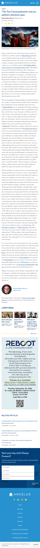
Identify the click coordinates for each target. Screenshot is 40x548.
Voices (4, 9)
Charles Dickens (8, 107)
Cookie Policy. (5, 545)
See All (33, 333)
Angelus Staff (5, 324)
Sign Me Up (5, 481)
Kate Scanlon (5, 435)
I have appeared (23, 257)
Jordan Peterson (8, 260)
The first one (24, 262)
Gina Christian (5, 425)
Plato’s (23, 227)
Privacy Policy (24, 544)
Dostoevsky (6, 126)
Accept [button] (36, 544)
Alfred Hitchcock (27, 56)
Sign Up (35, 483)
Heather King (30, 328)
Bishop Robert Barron (8, 18)
